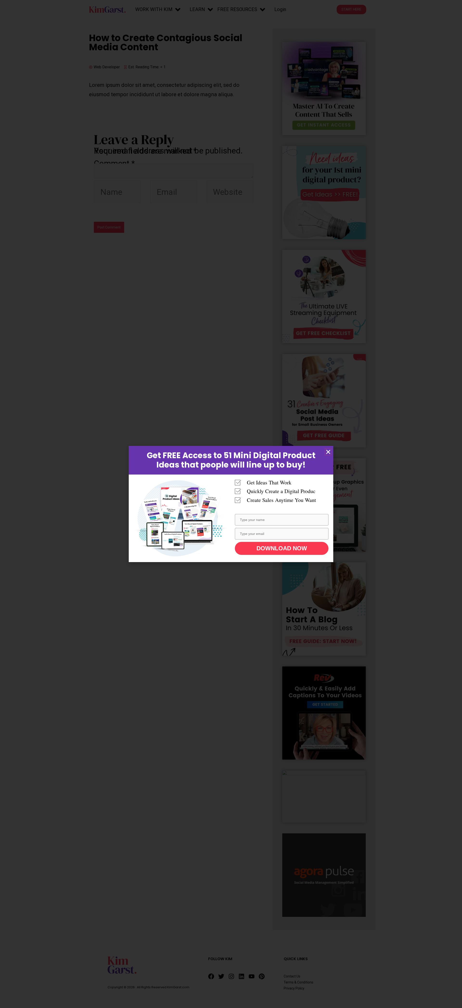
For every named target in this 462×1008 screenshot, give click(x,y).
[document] (231, 504)
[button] (328, 452)
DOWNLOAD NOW (282, 548)
